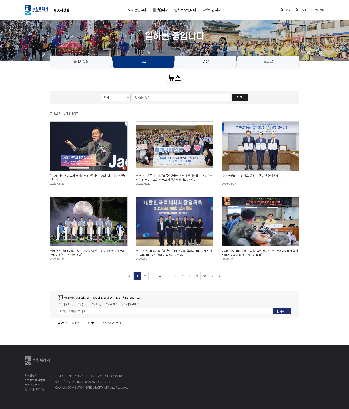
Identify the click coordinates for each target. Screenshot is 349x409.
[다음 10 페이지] (212, 276)
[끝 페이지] (220, 276)
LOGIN (303, 10)
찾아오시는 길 (32, 385)
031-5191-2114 (101, 382)
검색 (239, 97)
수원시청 (319, 10)
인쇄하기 (320, 52)
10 (204, 276)
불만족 (114, 304)
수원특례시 (37, 360)
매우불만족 (132, 304)
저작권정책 (31, 375)
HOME (288, 10)
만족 (84, 304)
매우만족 (68, 304)
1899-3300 (84, 382)
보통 (98, 304)
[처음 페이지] (129, 276)
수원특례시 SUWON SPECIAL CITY (61, 10)
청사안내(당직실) (34, 389)
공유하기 (309, 52)
